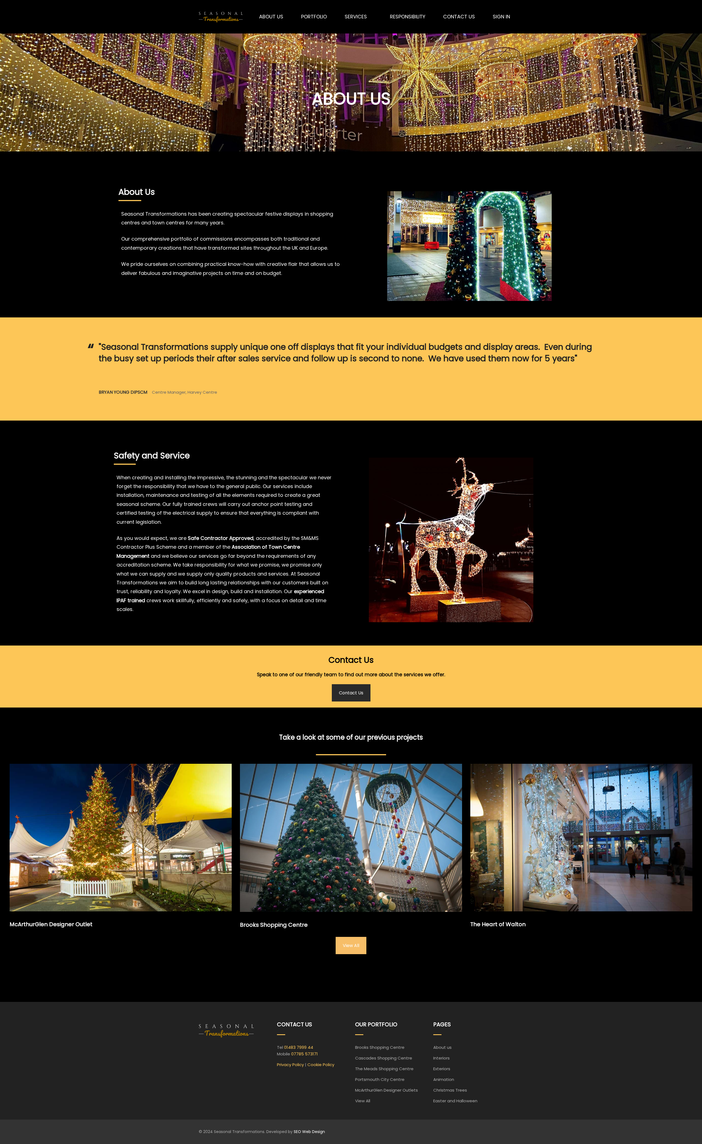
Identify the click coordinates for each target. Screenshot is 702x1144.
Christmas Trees (450, 1090)
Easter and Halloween (455, 1101)
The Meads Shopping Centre (384, 1069)
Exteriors (441, 1069)
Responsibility (407, 16)
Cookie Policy (320, 1064)
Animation (443, 1079)
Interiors (441, 1058)
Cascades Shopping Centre (383, 1058)
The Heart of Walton (498, 924)
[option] (351, 373)
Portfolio (314, 16)
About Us (271, 16)
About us (442, 1047)
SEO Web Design (309, 1131)
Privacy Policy (290, 1064)
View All (351, 945)
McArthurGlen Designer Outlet (51, 924)
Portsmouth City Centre (379, 1079)
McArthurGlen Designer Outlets (386, 1090)
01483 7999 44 (298, 1047)
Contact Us (351, 693)
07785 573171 (304, 1054)
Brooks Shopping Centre (274, 925)
